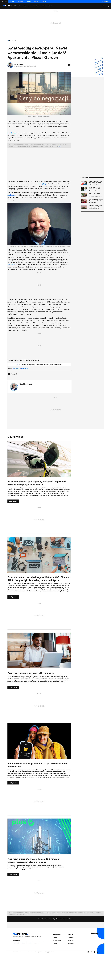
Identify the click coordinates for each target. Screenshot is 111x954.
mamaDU (29, 1)
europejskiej (41, 183)
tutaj (59, 146)
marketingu (11, 195)
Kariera (55, 937)
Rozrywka (44, 1)
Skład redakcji (57, 940)
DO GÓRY (94, 933)
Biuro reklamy (57, 934)
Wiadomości (17, 5)
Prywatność (71, 943)
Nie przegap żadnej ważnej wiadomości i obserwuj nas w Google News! (40, 364)
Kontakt (55, 943)
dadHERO (36, 1)
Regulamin (70, 940)
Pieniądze (44, 5)
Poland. (4, 1)
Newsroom (70, 937)
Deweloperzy (11, 133)
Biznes (29, 5)
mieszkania (11, 264)
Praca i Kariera (36, 5)
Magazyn (50, 5)
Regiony (24, 5)
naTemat (12, 1)
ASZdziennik (20, 1)
